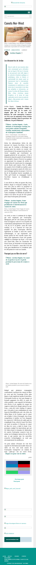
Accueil (4, 556)
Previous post (19, 479)
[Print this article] (24, 469)
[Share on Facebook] (12, 462)
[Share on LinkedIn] (12, 465)
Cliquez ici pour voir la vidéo (15, 454)
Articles (10, 556)
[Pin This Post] (24, 465)
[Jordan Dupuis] (6, 54)
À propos (24, 556)
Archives (6, 561)
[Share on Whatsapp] (12, 472)
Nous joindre (7, 557)
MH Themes (25, 563)
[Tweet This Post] (24, 462)
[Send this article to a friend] (12, 469)
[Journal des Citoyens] (18, 3)
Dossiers (17, 556)
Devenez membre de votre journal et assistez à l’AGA (16, 559)
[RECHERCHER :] (18, 16)
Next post (17, 481)
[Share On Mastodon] (24, 472)
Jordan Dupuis (15, 50)
